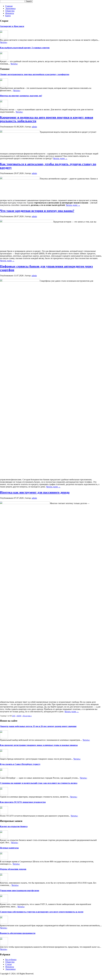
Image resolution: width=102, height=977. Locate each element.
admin (34, 127)
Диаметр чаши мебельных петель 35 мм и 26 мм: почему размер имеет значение (38, 726)
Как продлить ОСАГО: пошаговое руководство (23, 802)
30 (20, 716)
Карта (8, 15)
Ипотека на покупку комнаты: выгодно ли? (21, 96)
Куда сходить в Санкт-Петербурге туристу (20, 764)
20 (19, 716)
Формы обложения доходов (13, 869)
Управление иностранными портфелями (19, 890)
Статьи (8, 964)
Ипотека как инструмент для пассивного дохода (34, 492)
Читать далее (60, 158)
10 (17, 716)
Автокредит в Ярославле (12, 26)
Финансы (9, 13)
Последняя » (27, 716)
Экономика (10, 8)
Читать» (3, 42)
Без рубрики (10, 959)
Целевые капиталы (9, 848)
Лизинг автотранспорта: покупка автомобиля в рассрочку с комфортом (34, 74)
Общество (9, 11)
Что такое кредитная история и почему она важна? (37, 210)
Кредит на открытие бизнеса (13, 826)
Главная (8, 6)
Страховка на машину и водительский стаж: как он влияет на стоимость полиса (38, 783)
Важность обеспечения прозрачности (17, 933)
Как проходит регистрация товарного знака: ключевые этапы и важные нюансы (39, 745)
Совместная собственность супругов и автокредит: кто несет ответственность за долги (41, 912)
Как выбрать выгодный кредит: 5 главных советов (25, 48)
